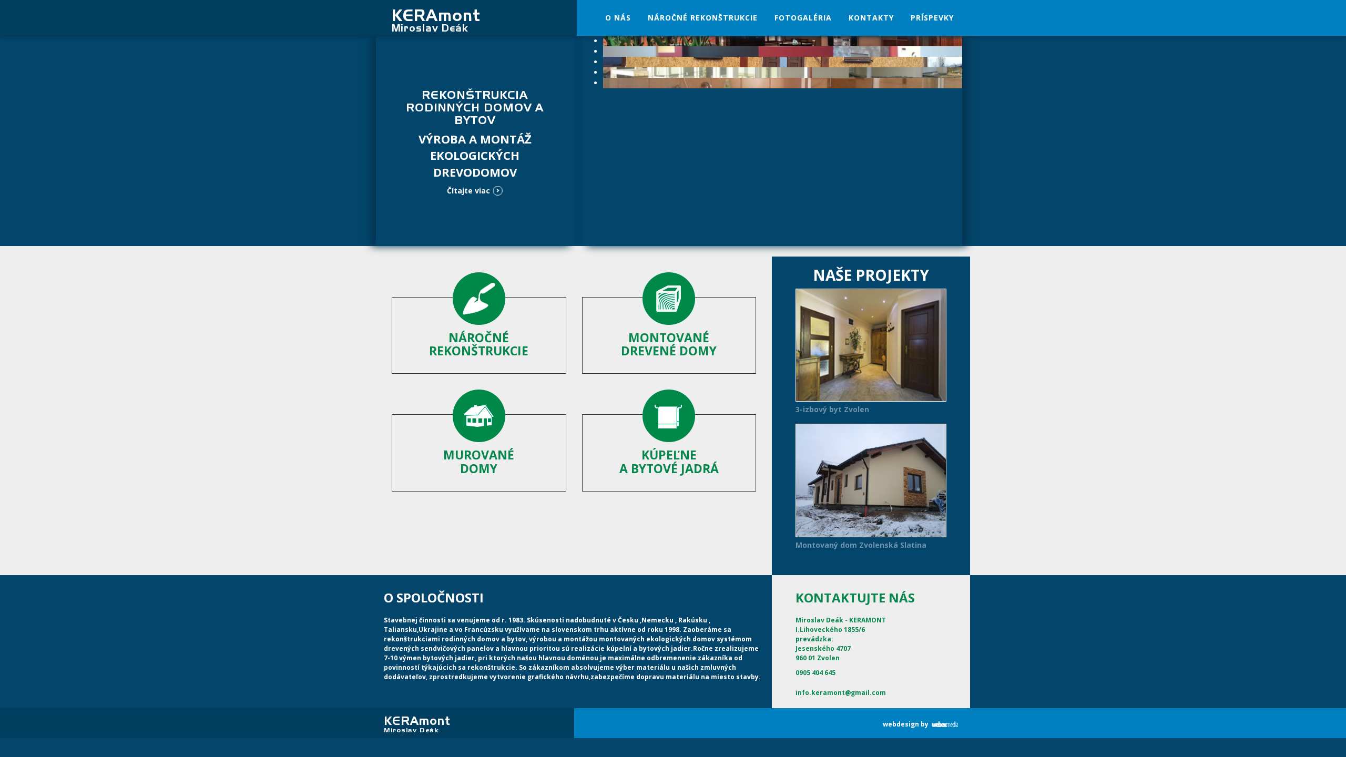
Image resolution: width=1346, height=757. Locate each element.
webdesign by (906, 724)
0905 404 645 (815, 672)
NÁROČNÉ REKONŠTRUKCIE (703, 18)
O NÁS (618, 18)
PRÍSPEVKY (932, 18)
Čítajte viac (468, 191)
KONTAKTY (871, 18)
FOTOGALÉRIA (803, 18)
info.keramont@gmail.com (841, 692)
